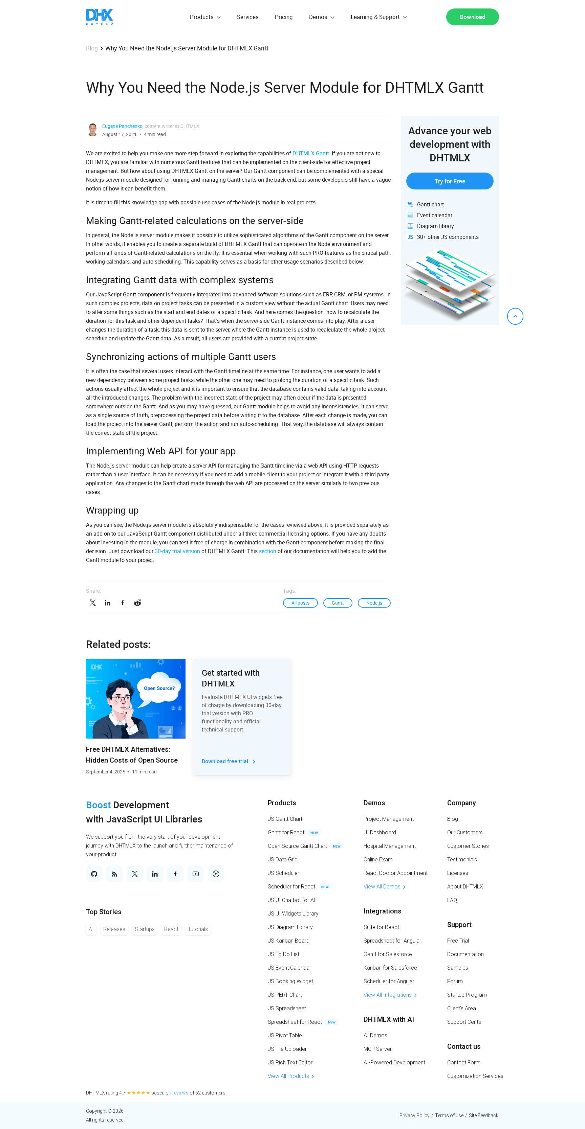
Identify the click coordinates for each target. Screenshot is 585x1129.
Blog (92, 48)
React (171, 929)
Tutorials (198, 929)
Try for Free (450, 181)
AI (91, 929)
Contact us (464, 1046)
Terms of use (449, 1115)
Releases (114, 929)
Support (459, 925)
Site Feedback (483, 1115)
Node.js (374, 603)
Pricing (284, 17)
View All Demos (382, 886)
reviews (180, 1093)
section (267, 551)
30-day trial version (177, 551)
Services (248, 17)
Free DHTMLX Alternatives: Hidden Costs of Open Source (132, 754)
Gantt (338, 603)
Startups (145, 929)
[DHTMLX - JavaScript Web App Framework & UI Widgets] (99, 17)
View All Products (288, 1076)
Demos (374, 803)
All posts (300, 603)
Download (472, 17)
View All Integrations (388, 995)
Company (461, 803)
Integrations (383, 911)
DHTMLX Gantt (310, 153)
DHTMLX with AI (389, 1019)
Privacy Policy (414, 1115)
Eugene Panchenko (122, 126)
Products (282, 803)
